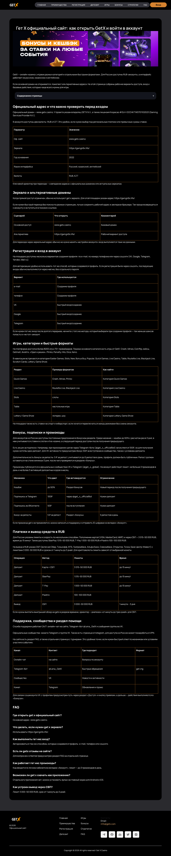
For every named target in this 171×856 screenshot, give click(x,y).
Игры (106, 5)
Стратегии (133, 5)
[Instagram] (136, 834)
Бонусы (119, 5)
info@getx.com (108, 823)
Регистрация (78, 5)
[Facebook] (112, 834)
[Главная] (13, 5)
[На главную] (32, 819)
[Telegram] (104, 834)
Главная (41, 5)
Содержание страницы (29, 95)
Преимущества (59, 5)
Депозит (94, 5)
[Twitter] (128, 834)
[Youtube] (120, 834)
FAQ (145, 5)
